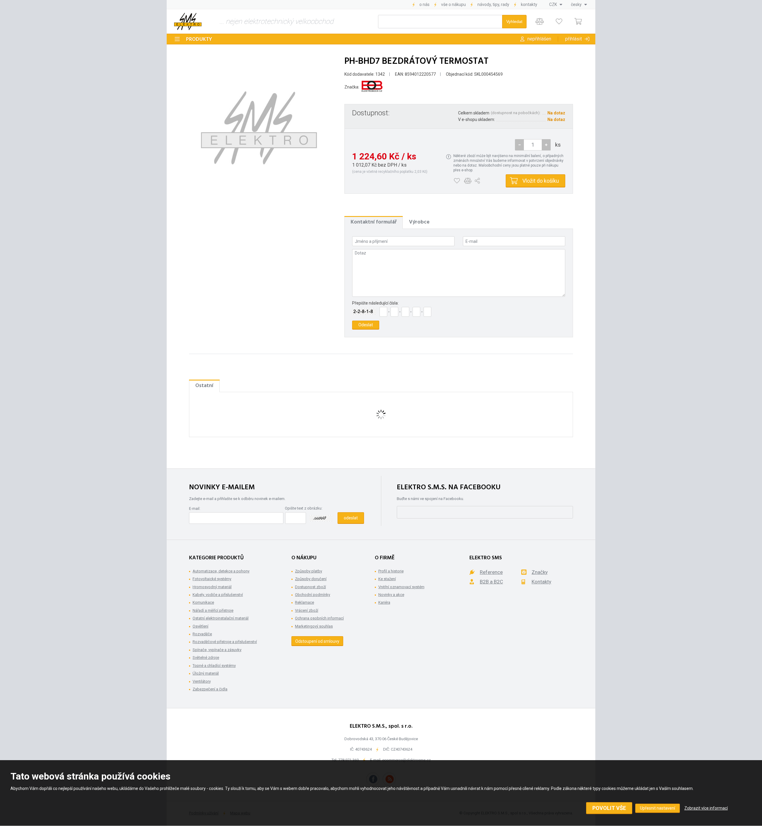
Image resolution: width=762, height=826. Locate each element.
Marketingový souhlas (314, 626)
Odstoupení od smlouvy (317, 641)
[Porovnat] (539, 21)
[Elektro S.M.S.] (188, 21)
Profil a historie (391, 571)
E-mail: (194, 508)
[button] (546, 144)
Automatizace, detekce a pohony (221, 571)
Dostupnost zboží (310, 587)
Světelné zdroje (206, 657)
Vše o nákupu (453, 4)
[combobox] (556, 4)
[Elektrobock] (372, 87)
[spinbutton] (533, 144)
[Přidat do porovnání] (468, 181)
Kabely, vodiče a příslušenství (218, 594)
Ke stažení (387, 579)
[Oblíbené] (559, 21)
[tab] (373, 222)
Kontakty (529, 4)
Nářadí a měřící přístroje (213, 610)
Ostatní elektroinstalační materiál (221, 618)
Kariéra (384, 602)
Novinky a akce (391, 594)
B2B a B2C (491, 582)
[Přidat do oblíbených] (457, 181)
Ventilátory (202, 681)
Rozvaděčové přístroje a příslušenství (225, 641)
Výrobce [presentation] (419, 222)
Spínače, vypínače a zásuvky (217, 650)
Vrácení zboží (306, 610)
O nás (424, 4)
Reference (491, 572)
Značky (540, 572)
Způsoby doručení (311, 579)
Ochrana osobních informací (319, 618)
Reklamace (304, 602)
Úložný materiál (206, 673)
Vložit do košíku (540, 181)
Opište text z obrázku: (303, 508)
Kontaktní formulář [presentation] (373, 222)
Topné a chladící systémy (214, 665)
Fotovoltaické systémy (212, 579)
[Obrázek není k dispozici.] (259, 128)
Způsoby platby (308, 571)
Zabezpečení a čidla (210, 689)
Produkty (199, 39)
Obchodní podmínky (312, 594)
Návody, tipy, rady (493, 4)
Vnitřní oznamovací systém (401, 587)
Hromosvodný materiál (212, 587)
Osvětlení (200, 626)
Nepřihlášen (539, 39)
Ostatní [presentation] (204, 385)
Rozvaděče (202, 634)
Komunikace (203, 602)
